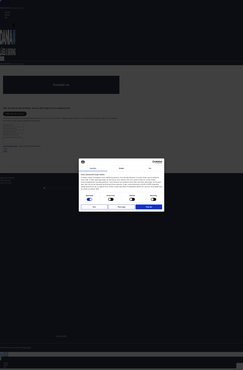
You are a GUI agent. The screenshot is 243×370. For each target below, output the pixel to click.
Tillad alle (149, 207)
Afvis (94, 207)
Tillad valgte (121, 207)
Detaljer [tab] (121, 168)
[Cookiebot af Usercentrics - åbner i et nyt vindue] (154, 162)
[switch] (111, 199)
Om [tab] (150, 168)
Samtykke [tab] (93, 168)
